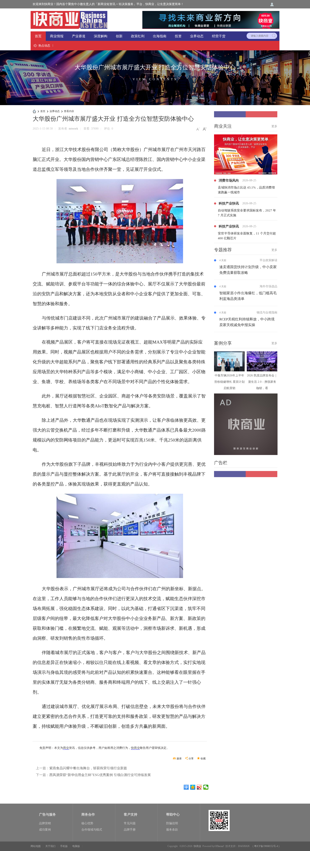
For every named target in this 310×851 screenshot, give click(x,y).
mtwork (73, 128)
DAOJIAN (243, 846)
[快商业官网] (69, 19)
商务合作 (88, 814)
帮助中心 (173, 814)
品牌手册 (130, 829)
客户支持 (130, 814)
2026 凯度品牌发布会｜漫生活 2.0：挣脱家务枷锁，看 (262, 382)
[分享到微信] (206, 787)
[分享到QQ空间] (192, 787)
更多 (274, 126)
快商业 (135, 747)
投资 (178, 36)
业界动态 (197, 36)
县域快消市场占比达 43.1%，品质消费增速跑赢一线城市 (246, 190)
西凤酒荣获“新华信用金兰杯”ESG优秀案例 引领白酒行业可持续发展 (100, 775)
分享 (191, 758)
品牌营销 (45, 823)
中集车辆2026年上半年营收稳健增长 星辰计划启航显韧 (229, 382)
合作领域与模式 (91, 829)
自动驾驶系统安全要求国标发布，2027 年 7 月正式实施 (247, 213)
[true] (274, 36)
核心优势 (87, 823)
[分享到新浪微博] (199, 787)
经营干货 (218, 36)
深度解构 (100, 36)
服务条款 (172, 829)
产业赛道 (78, 36)
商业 (66, 747)
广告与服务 (47, 814)
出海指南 (159, 36)
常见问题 (130, 823)
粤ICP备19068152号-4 (266, 846)
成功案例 (45, 829)
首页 (38, 36)
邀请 (179, 758)
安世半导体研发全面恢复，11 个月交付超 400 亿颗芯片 (247, 236)
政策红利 (137, 36)
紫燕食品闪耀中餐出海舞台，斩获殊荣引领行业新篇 (88, 768)
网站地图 (36, 846)
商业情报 (56, 36)
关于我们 (50, 846)
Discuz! (220, 846)
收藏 (203, 758)
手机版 (64, 846)
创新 (119, 36)
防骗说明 (172, 823)
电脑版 (76, 846)
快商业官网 (34, 111)
